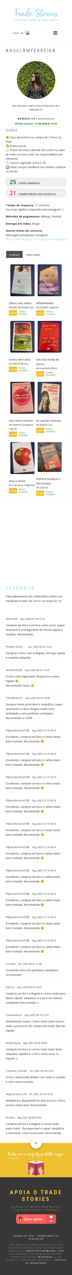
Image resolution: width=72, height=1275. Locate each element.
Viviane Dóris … (16, 646)
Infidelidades (45, 303)
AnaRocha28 (14, 670)
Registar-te (53, 601)
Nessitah (11, 619)
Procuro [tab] (33, 255)
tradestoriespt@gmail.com (44, 1251)
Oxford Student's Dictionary (48, 481)
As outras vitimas (48, 420)
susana (10, 1117)
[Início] (36, 14)
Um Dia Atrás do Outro (47, 362)
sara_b (10, 987)
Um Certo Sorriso (21, 420)
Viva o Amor (17, 481)
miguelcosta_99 (16, 1094)
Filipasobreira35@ (18, 730)
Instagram (45, 1257)
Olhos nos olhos (20, 303)
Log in (18, 33)
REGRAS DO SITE (23, 1236)
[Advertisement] (36, 545)
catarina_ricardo (16, 1071)
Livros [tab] (14, 255)
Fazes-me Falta (19, 359)
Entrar (37, 601)
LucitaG (11, 964)
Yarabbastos (14, 698)
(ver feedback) (46, 194)
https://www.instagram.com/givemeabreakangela (36, 239)
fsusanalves (14, 1015)
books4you (13, 1043)
